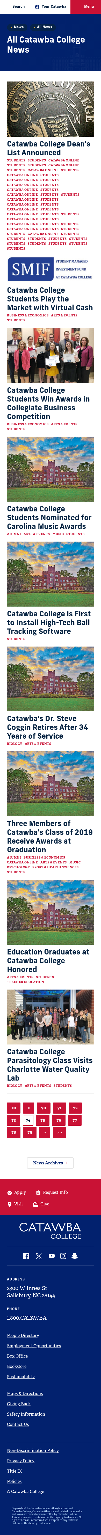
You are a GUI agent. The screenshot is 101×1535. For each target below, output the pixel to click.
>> (59, 1132)
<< (13, 1108)
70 (43, 1108)
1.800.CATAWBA (27, 1317)
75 (42, 1120)
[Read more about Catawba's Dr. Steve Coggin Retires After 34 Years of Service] (50, 679)
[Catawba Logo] (50, 1230)
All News (44, 27)
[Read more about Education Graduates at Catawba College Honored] (50, 912)
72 (75, 1108)
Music (58, 534)
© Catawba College (25, 1491)
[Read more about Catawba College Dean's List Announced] (50, 109)
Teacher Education (25, 982)
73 (13, 1120)
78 (13, 1132)
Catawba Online (63, 160)
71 (59, 1108)
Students (16, 160)
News (19, 27)
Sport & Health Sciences (55, 867)
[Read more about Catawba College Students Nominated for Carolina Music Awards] (50, 469)
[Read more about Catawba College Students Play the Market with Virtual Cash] (50, 269)
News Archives (48, 1163)
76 (58, 1120)
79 (29, 1132)
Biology (14, 744)
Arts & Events (64, 315)
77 (75, 1120)
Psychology (18, 867)
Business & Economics (27, 315)
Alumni (14, 534)
